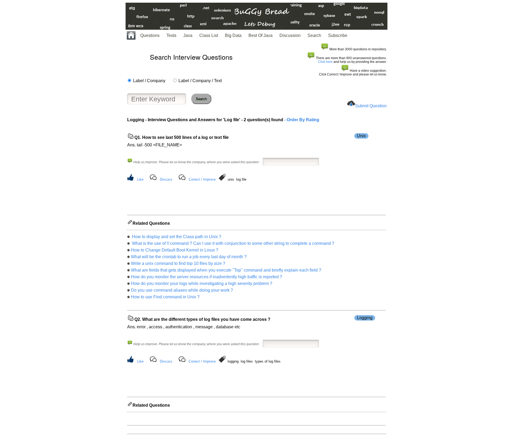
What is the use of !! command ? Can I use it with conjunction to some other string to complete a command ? (232, 243)
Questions (150, 35)
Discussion (290, 35)
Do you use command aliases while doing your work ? (182, 290)
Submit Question (371, 106)
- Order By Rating (301, 119)
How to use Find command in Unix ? (165, 297)
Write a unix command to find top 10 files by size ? (178, 263)
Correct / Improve (202, 179)
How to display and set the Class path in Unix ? (176, 236)
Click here (325, 62)
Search (314, 35)
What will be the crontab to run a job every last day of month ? (189, 256)
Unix (361, 136)
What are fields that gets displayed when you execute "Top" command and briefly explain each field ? (226, 270)
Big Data (233, 35)
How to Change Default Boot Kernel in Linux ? (174, 250)
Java (187, 35)
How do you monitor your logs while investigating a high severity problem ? (201, 283)
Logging (364, 317)
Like (140, 179)
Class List (208, 35)
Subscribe (337, 35)
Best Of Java (260, 35)
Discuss (166, 179)
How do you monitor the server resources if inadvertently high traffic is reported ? (206, 277)
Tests (171, 35)
